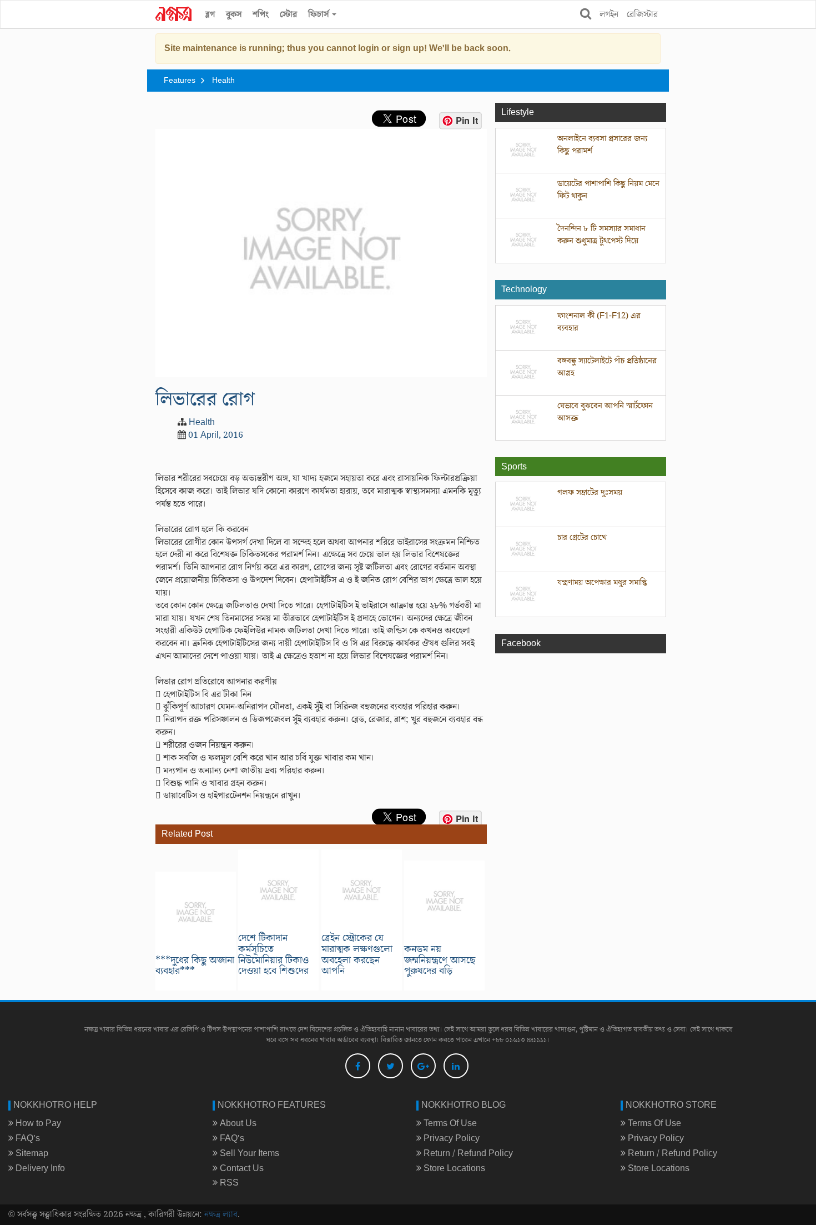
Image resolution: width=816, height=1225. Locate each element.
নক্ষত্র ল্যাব (221, 1214)
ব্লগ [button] (210, 14)
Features (179, 80)
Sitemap (30, 1153)
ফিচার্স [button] (319, 14)
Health (223, 80)
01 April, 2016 (215, 435)
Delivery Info (39, 1168)
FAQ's (26, 1138)
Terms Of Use (449, 1123)
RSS (228, 1183)
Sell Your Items (248, 1153)
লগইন (609, 14)
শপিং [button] (261, 14)
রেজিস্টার (642, 14)
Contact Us (241, 1168)
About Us (237, 1123)
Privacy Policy (450, 1138)
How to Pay (37, 1123)
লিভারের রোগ (205, 399)
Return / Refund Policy (467, 1153)
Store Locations (453, 1168)
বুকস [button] (233, 14)
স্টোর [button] (288, 14)
